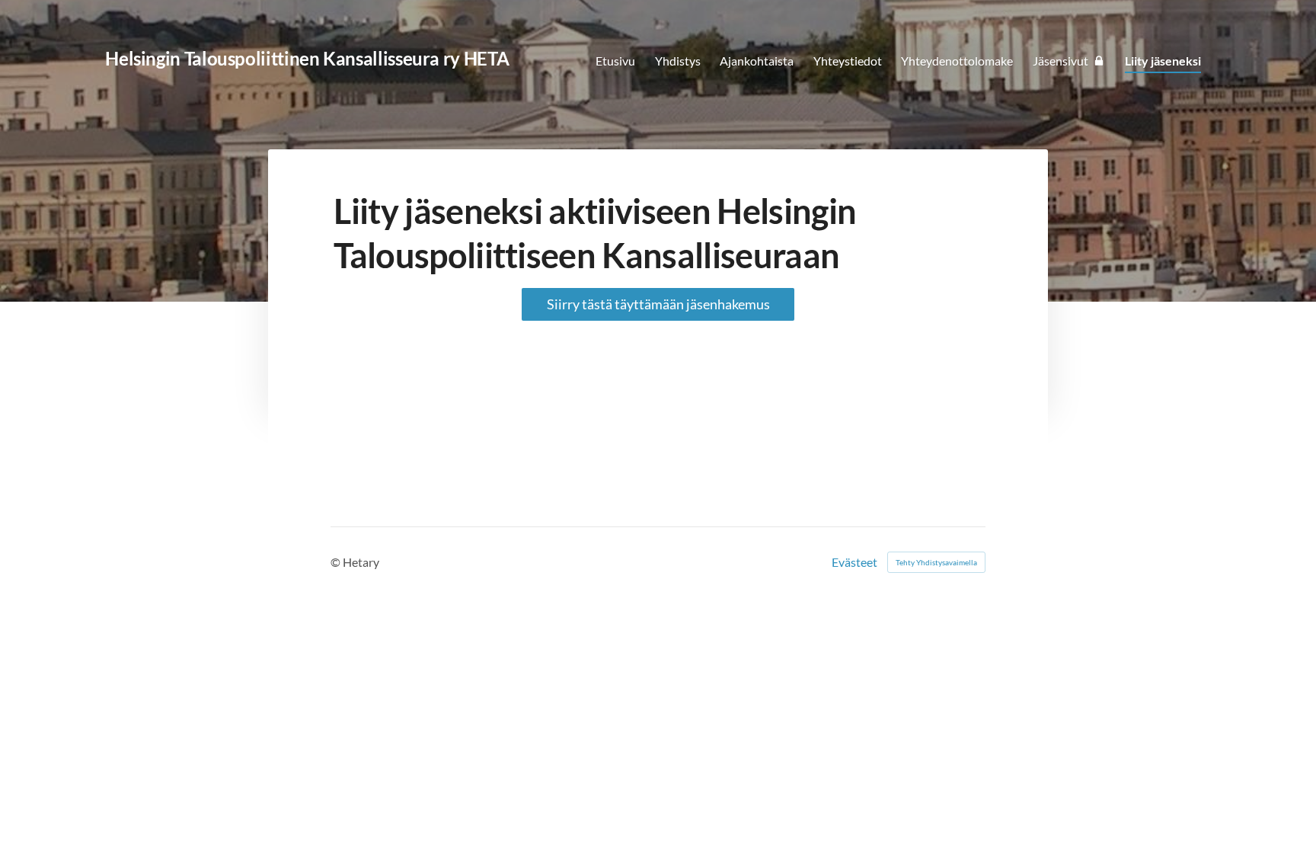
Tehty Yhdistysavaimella (936, 562)
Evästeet (854, 562)
